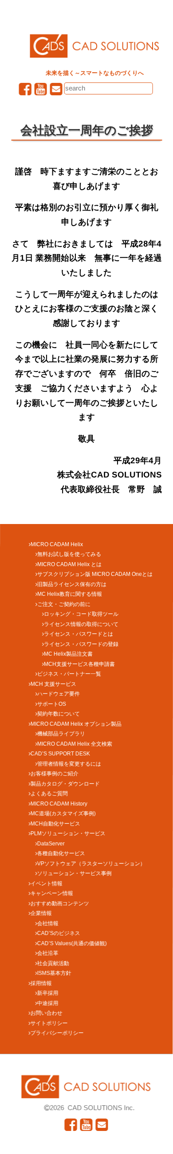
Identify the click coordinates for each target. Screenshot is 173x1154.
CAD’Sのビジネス (58, 933)
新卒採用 (48, 993)
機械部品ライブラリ (61, 734)
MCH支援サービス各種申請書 (79, 664)
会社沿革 (48, 953)
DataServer (51, 843)
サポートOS (51, 703)
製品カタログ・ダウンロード (65, 783)
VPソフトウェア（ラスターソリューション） (91, 863)
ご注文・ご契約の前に (63, 604)
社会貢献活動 (53, 963)
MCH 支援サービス (53, 684)
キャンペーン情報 (52, 893)
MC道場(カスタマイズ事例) (63, 813)
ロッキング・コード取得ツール (81, 614)
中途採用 (48, 1003)
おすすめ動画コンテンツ (60, 903)
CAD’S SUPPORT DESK (60, 754)
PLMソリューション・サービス (68, 833)
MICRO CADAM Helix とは (69, 564)
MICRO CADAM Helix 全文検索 (74, 743)
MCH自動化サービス (55, 823)
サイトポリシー (49, 1023)
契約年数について (58, 714)
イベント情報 (47, 883)
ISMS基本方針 (54, 973)
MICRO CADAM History (59, 803)
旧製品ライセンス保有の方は (71, 584)
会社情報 (48, 923)
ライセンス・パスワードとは (78, 634)
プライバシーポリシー (56, 1033)
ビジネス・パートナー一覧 (69, 674)
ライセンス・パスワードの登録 (81, 644)
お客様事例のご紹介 (55, 774)
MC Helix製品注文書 (68, 654)
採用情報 (41, 983)
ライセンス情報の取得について (81, 624)
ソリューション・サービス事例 (74, 873)
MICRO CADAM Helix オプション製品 (76, 723)
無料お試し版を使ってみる (69, 554)
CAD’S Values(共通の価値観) (72, 943)
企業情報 (41, 913)
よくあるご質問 (49, 793)
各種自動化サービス (61, 853)
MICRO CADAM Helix (57, 544)
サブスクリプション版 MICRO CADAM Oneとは (95, 574)
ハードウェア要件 (58, 694)
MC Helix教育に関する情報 (69, 594)
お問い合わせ (47, 1013)
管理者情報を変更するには (69, 763)
